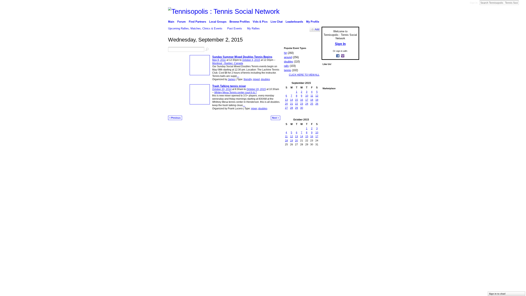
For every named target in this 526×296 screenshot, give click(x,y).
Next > (275, 118)
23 (301, 103)
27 (286, 107)
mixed (256, 79)
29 (296, 107)
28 (291, 107)
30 (301, 107)
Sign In (474, 2)
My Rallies (253, 28)
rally (286, 65)
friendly (248, 79)
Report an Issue (329, 158)
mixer (254, 108)
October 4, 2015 (251, 60)
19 (316, 99)
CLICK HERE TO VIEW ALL (304, 74)
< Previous (175, 118)
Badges (312, 158)
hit (285, 52)
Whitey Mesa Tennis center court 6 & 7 (235, 92)
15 (296, 99)
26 (316, 103)
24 (306, 103)
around (288, 57)
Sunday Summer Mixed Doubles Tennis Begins (242, 56)
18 (311, 99)
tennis (287, 70)
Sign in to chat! (497, 294)
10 (306, 95)
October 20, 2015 (256, 89)
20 (286, 103)
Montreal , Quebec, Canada (227, 63)
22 (296, 103)
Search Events (207, 49)
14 (291, 99)
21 (291, 103)
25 (311, 103)
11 (311, 95)
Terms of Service (350, 158)
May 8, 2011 (219, 60)
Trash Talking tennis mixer (229, 86)
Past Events (234, 28)
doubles (265, 79)
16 (301, 99)
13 (286, 99)
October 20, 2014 (222, 89)
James (231, 79)
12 (316, 95)
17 (306, 99)
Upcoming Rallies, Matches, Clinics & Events (195, 28)
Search (522, 3)
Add (317, 29)
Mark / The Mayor (199, 158)
